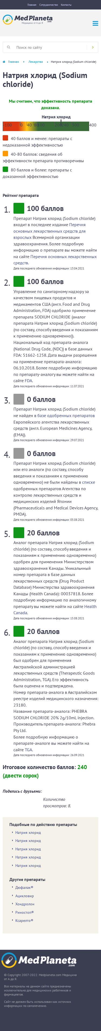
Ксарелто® (24, 920)
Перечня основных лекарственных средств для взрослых (49, 231)
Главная (31, 4)
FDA (28, 380)
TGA (28, 749)
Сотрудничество (48, 4)
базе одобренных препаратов (66, 415)
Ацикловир (24, 895)
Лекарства (36, 62)
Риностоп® (24, 912)
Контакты (66, 4)
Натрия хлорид (28, 832)
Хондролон (24, 904)
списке (88, 482)
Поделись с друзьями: (22, 791)
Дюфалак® (24, 887)
